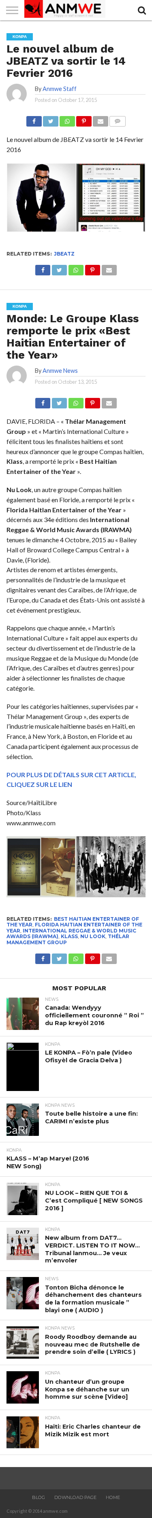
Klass (69, 936)
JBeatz (64, 254)
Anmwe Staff (60, 88)
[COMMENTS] (117, 119)
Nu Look (92, 936)
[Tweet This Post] (50, 119)
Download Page (75, 1497)
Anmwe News (60, 370)
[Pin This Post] (84, 119)
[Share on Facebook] (34, 119)
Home (113, 1497)
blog (38, 1497)
